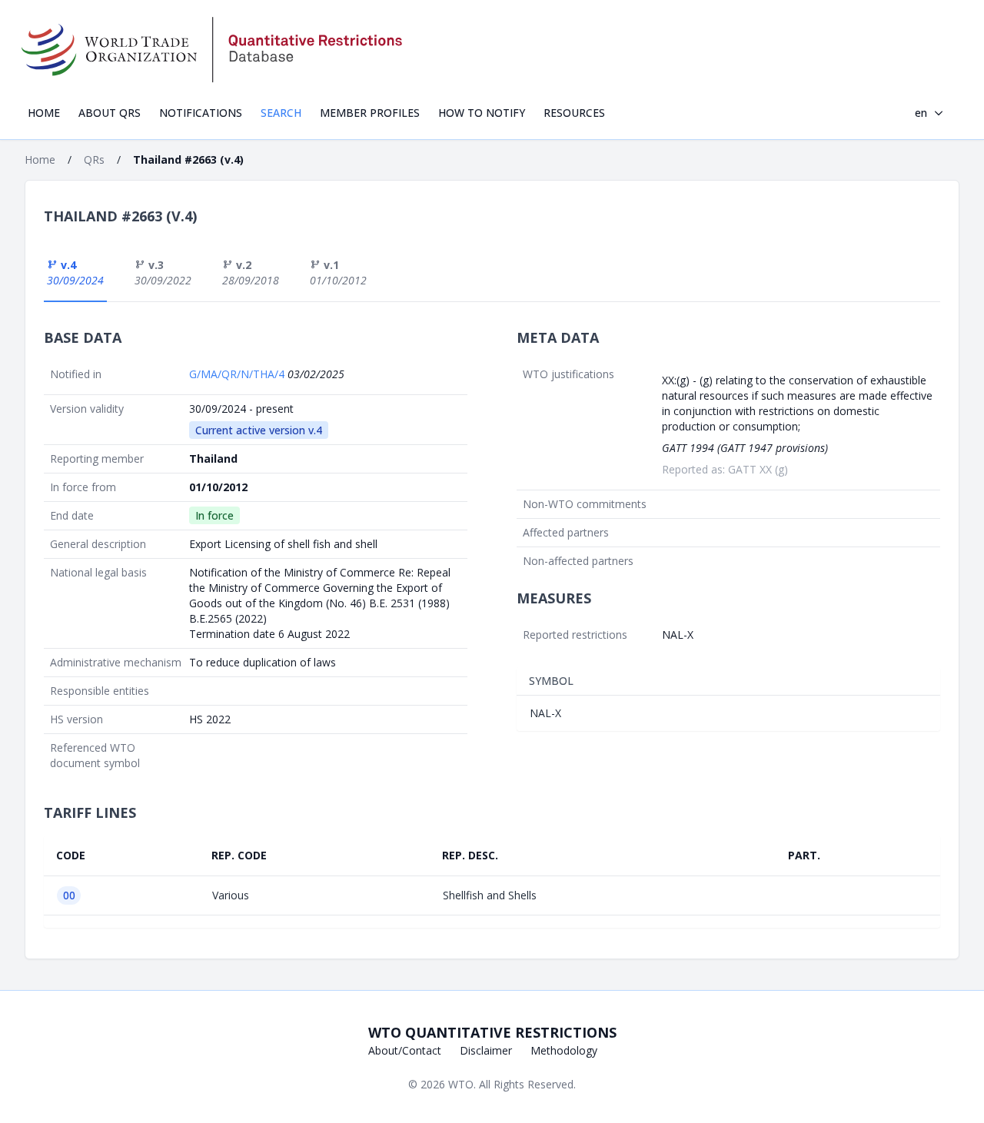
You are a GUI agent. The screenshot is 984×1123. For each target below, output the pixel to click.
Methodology (563, 1050)
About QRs (109, 112)
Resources (574, 112)
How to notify (481, 112)
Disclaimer (486, 1050)
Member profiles (370, 112)
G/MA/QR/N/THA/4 (238, 374)
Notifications (200, 112)
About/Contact (404, 1050)
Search (281, 112)
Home (44, 112)
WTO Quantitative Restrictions (492, 1032)
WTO (461, 1084)
